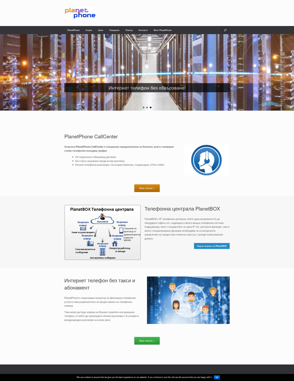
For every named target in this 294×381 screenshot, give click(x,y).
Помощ (129, 30)
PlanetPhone (73, 30)
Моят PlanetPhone (163, 30)
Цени (100, 30)
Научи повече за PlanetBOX (212, 245)
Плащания (114, 30)
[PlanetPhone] (80, 13)
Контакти (143, 30)
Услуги (89, 30)
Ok (217, 377)
